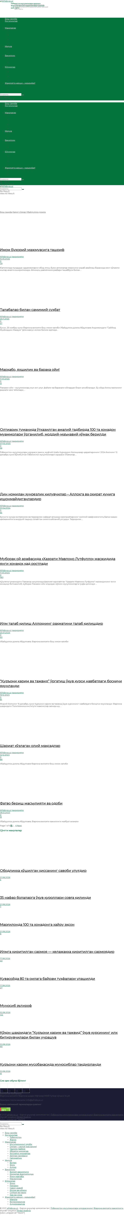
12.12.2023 (5, 755)
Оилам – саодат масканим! (23, 32)
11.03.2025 (5, 379)
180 (1, 577)
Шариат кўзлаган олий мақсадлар (30, 746)
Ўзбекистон (16, 23)
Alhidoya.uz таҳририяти (12, 257)
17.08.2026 (5, 958)
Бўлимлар (10, 67)
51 (1, 383)
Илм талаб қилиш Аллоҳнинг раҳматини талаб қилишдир (51, 623)
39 (1, 263)
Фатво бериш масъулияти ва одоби (31, 803)
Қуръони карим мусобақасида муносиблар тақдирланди (50, 1064)
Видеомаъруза (17, 88)
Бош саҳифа (11, 19)
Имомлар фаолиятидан (22, 60)
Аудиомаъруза (17, 90)
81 (1, 700)
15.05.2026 (5, 259)
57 (1, 323)
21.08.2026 (5, 877)
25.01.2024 (5, 633)
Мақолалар (10, 28)
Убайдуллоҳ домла (36, 212)
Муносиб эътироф (16, 1006)
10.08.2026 (5, 1012)
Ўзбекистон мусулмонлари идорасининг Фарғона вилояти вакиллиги (87, 1115)
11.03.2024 (5, 573)
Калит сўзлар (19, 212)
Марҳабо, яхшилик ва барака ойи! (30, 369)
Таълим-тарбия (17, 35)
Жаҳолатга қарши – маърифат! (20, 83)
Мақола (13, 85)
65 (1, 513)
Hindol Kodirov (24, 1117)
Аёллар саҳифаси (18, 42)
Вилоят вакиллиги (19, 58)
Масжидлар (16, 65)
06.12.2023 (5, 813)
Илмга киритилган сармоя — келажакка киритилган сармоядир (57, 952)
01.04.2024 (5, 508)
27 (1, 988)
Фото (12, 51)
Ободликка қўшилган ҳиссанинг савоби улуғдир (43, 871)
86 (1, 759)
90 (1, 1047)
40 (1, 961)
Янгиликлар (11, 21)
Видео (13, 49)
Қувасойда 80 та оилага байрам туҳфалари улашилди (47, 979)
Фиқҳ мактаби (17, 62)
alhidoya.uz (12, 1115)
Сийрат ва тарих (18, 78)
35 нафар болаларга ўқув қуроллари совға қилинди (45, 897)
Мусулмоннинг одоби (21, 30)
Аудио (13, 53)
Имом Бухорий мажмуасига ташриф (32, 250)
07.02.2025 (5, 443)
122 (1, 1015)
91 (1, 817)
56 (1, 448)
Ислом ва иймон (18, 76)
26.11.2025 (4, 319)
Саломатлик (16, 44)
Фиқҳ (12, 69)
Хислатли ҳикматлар (20, 39)
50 (1, 637)
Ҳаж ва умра (16, 81)
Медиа (8, 46)
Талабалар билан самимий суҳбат (30, 310)
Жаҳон (13, 26)
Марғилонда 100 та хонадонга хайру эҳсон (37, 924)
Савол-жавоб (16, 74)
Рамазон (14, 72)
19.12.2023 (5, 695)
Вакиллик (10, 55)
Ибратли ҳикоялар (19, 37)
